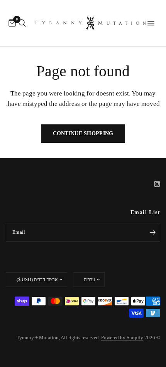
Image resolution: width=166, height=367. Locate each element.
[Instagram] (151, 184)
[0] (11, 23)
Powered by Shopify (122, 337)
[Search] (22, 23)
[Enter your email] (152, 232)
